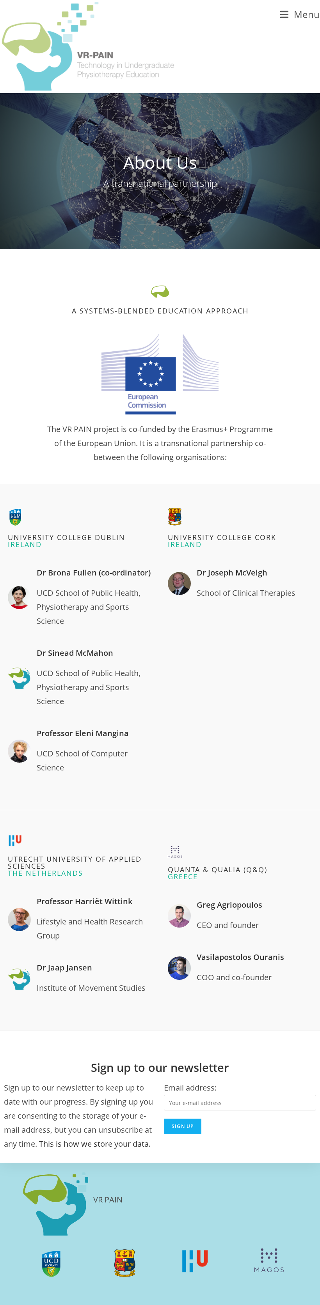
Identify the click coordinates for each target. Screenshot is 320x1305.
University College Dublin (66, 541)
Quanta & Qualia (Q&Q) (217, 873)
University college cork (222, 541)
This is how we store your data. (95, 1144)
